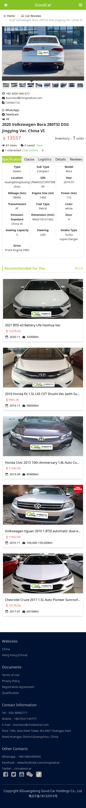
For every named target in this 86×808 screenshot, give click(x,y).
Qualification (10, 693)
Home (11, 16)
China (6, 649)
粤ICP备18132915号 (43, 796)
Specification (11, 159)
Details (60, 159)
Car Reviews (33, 16)
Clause (29, 159)
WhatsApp (12, 110)
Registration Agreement (18, 687)
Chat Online (30, 150)
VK (7, 119)
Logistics (44, 159)
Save (40, 145)
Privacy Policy (11, 681)
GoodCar (43, 5)
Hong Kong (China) (14, 655)
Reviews (76, 159)
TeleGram (12, 114)
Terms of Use (10, 675)
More (79, 268)
